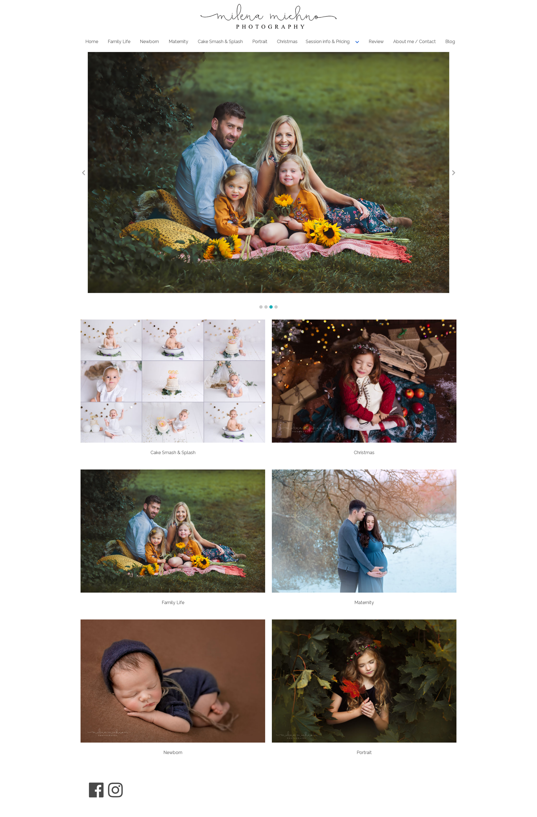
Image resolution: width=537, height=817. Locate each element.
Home (91, 41)
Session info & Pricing (328, 41)
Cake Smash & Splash (220, 41)
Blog (450, 41)
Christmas (287, 41)
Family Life (119, 41)
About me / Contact (414, 41)
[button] (261, 307)
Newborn (149, 41)
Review (376, 41)
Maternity (178, 41)
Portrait (259, 41)
